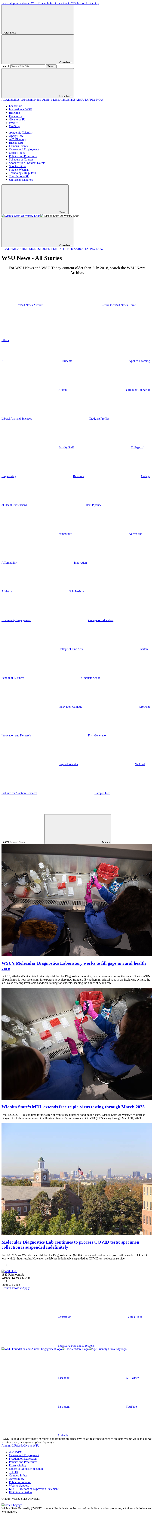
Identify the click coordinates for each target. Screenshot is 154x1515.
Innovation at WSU (26, 3)
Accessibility (16, 1478)
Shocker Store (17, 166)
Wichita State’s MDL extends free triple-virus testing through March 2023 (73, 1106)
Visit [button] (19, 1288)
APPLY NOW (94, 99)
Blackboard (16, 142)
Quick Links (9, 32)
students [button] (67, 361)
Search (6, 66)
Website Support (19, 1485)
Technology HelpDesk (22, 173)
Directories (55, 3)
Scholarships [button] (76, 591)
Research (43, 3)
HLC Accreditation (20, 1492)
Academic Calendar (20, 132)
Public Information (20, 1482)
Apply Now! (16, 135)
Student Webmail (19, 169)
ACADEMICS (11, 99)
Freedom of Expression (23, 1458)
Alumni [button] (62, 389)
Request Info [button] (9, 1288)
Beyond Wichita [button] (68, 764)
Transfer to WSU (19, 176)
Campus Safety (18, 1475)
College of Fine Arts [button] (71, 649)
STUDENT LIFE (48, 99)
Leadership (8, 3)
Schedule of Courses (21, 159)
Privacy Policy (17, 1465)
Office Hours (17, 152)
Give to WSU (70, 3)
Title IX (13, 1472)
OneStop (93, 3)
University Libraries (21, 179)
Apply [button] (26, 1288)
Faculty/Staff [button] (66, 447)
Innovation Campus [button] (70, 706)
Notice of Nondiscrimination (26, 1468)
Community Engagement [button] (16, 620)
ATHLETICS (67, 99)
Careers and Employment (24, 149)
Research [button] (78, 476)
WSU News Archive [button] (30, 305)
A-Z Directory (17, 139)
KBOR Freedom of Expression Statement (33, 1488)
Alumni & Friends (12, 1445)
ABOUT (81, 99)
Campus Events (18, 146)
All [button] (3, 361)
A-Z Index (15, 1451)
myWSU (83, 3)
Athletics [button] (7, 591)
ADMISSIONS (29, 99)
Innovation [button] (80, 562)
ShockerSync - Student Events (27, 162)
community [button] (65, 533)
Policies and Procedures (23, 156)
